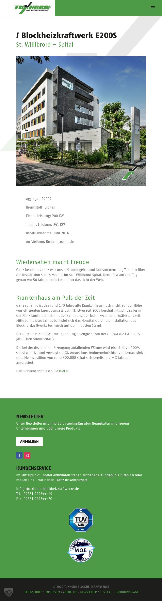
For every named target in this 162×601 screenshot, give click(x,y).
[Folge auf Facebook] (19, 455)
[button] (8, 592)
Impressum (52, 592)
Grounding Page (126, 592)
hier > (63, 371)
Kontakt (106, 592)
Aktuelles (70, 592)
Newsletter (88, 592)
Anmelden (29, 442)
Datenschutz (33, 592)
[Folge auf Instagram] (27, 455)
